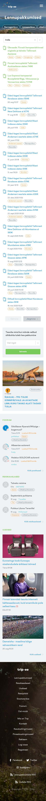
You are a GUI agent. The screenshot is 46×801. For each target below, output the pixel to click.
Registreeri (23, 749)
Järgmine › (32, 318)
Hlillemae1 (22, 512)
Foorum (23, 706)
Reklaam (23, 739)
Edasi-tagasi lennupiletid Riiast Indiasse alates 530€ (23, 155)
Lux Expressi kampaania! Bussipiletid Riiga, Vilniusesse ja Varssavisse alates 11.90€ (23, 78)
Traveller (22, 499)
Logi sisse (23, 744)
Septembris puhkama (21, 495)
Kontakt (23, 723)
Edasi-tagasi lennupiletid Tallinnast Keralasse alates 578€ (25, 180)
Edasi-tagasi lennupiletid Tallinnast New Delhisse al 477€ (25, 110)
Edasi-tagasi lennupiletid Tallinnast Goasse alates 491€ (25, 256)
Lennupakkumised (23, 677)
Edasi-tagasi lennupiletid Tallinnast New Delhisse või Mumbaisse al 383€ (25, 229)
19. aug (13, 499)
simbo (14, 464)
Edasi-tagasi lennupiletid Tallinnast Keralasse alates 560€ (25, 272)
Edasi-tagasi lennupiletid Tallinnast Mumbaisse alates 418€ (25, 244)
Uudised (23, 688)
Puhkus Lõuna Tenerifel (22, 508)
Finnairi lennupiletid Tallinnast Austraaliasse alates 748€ (22, 65)
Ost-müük (23, 711)
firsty (13, 452)
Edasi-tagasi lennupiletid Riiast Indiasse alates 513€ (23, 167)
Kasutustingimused (23, 728)
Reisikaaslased (23, 683)
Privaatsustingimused (23, 734)
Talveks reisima (18, 483)
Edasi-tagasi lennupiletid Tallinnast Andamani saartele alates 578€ (25, 208)
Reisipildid (23, 693)
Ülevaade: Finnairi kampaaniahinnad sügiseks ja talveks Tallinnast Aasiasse (25, 50)
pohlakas (15, 436)
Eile (12, 486)
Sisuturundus (23, 698)
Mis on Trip (23, 718)
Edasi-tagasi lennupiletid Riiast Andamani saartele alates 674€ (23, 135)
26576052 (20, 486)
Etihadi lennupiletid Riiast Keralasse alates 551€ (25, 300)
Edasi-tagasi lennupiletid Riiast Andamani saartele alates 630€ (23, 193)
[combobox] (5, 39)
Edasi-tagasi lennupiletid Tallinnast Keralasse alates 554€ (25, 97)
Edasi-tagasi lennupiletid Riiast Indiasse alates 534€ (23, 122)
